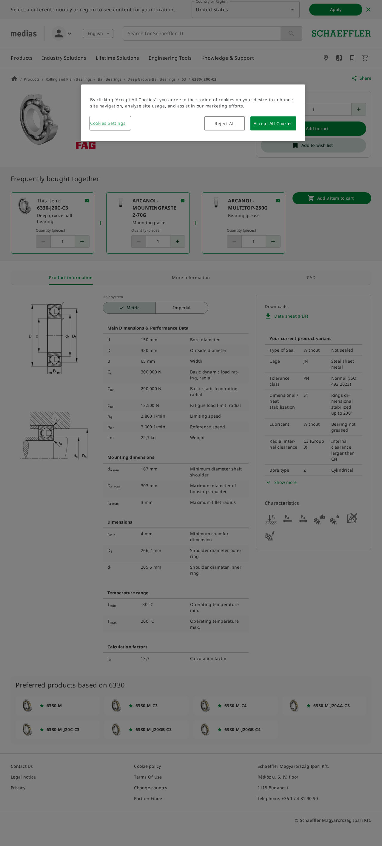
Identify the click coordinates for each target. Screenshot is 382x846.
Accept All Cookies (273, 123)
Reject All (225, 123)
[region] (193, 112)
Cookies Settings (108, 123)
